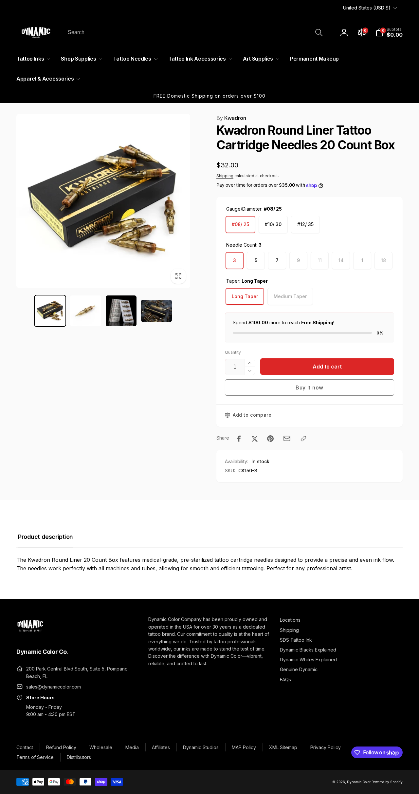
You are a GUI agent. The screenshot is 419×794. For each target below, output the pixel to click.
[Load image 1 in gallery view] (50, 310)
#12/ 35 (305, 224)
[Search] (318, 32)
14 (341, 260)
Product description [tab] (45, 536)
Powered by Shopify (387, 782)
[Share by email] (287, 438)
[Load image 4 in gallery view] (156, 311)
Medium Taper (290, 296)
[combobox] (194, 32)
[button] (389, 32)
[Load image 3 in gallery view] (121, 310)
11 (320, 260)
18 (383, 260)
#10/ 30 (273, 224)
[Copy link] (303, 438)
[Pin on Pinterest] (270, 438)
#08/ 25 (240, 224)
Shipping (224, 175)
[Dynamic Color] (30, 633)
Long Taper (245, 296)
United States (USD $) (367, 7)
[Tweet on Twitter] (254, 438)
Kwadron (231, 118)
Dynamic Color (359, 782)
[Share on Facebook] (239, 438)
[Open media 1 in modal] (103, 201)
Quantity (233, 352)
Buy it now (309, 387)
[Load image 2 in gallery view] (85, 310)
